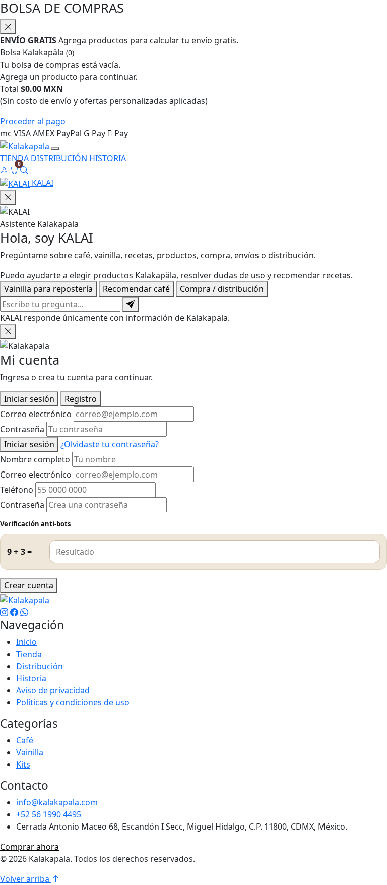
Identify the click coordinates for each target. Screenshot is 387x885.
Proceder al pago (33, 121)
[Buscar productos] (24, 170)
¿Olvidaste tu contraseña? (109, 444)
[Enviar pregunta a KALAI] (130, 304)
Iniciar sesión (29, 398)
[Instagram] (4, 612)
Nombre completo (35, 459)
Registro (80, 398)
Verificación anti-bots (35, 523)
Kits (23, 764)
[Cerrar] (8, 331)
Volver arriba (25, 878)
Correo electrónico (36, 414)
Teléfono (16, 489)
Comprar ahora (29, 846)
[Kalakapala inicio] (25, 145)
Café (24, 740)
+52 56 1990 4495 (48, 814)
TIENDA (14, 158)
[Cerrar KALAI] (8, 197)
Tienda (29, 654)
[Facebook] (14, 612)
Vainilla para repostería (48, 288)
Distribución (39, 666)
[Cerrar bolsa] (8, 26)
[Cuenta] (5, 170)
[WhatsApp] (24, 612)
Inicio (26, 641)
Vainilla (29, 752)
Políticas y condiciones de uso (73, 702)
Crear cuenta (28, 585)
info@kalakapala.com (57, 802)
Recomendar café (136, 288)
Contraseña (22, 429)
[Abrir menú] (55, 148)
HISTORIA (107, 158)
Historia (31, 678)
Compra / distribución (222, 288)
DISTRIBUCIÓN (59, 158)
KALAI (41, 182)
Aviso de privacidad (53, 690)
